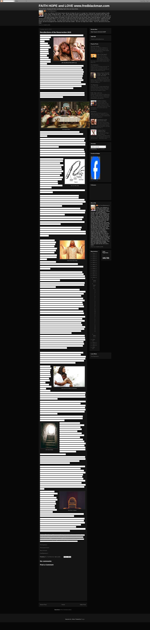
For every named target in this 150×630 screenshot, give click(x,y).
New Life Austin (43, 550)
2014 (93, 339)
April (94, 285)
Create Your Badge (94, 180)
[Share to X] (67, 557)
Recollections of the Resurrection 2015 (102, 120)
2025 (93, 256)
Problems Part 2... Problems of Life (101, 131)
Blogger (82, 619)
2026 (93, 253)
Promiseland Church (44, 547)
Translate (102, 148)
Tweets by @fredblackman (97, 39)
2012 (93, 345)
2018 (93, 271)
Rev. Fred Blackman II (51, 11)
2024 (93, 258)
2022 (93, 262)
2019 (93, 268)
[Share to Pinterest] (70, 557)
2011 (93, 347)
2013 (93, 343)
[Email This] (64, 557)
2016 (93, 275)
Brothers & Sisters (101, 101)
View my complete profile (44, 25)
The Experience (43, 544)
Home (63, 604)
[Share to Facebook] (69, 557)
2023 (93, 260)
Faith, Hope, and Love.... (97, 93)
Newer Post (43, 604)
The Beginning (94, 85)
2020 (93, 266)
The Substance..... (95, 65)
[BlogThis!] (66, 557)
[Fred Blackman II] (95, 179)
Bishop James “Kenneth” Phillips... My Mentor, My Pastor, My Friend (103, 74)
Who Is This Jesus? (102, 54)
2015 (93, 277)
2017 (93, 273)
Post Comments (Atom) (66, 609)
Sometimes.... (94, 111)
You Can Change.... (95, 46)
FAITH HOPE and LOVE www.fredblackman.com (74, 5)
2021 (93, 264)
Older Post (83, 604)
